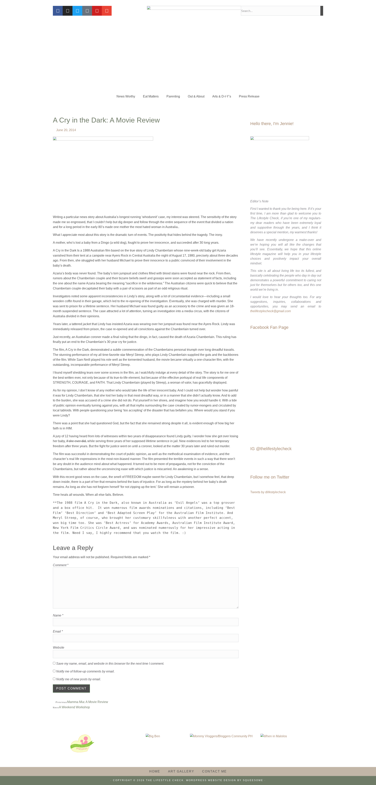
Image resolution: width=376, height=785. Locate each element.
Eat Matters (151, 96)
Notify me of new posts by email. (78, 679)
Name (58, 615)
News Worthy (126, 96)
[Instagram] (67, 11)
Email (58, 631)
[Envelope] (107, 11)
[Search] (321, 11)
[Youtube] (97, 11)
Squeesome (253, 780)
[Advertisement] (188, 60)
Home (154, 771)
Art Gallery (181, 771)
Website (58, 647)
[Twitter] (77, 11)
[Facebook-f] (58, 11)
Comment (60, 565)
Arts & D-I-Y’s (221, 96)
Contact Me (214, 771)
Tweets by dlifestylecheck (268, 492)
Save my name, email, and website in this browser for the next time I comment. (110, 663)
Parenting (173, 96)
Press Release (249, 96)
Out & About (196, 96)
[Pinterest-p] (87, 11)
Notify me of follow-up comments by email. (85, 671)
